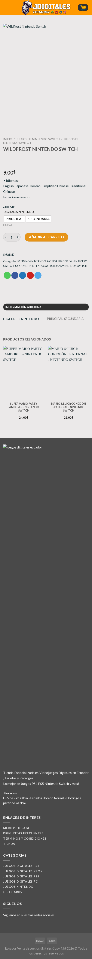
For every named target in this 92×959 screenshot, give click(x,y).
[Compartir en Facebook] (14, 275)
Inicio (7, 139)
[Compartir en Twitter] (22, 275)
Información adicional (24, 307)
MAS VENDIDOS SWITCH (71, 265)
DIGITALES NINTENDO (19, 212)
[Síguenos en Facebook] (5, 925)
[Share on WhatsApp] (7, 275)
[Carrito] (83, 7)
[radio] (14, 219)
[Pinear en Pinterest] (30, 275)
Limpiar (7, 225)
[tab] (46, 307)
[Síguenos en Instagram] (11, 925)
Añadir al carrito (46, 237)
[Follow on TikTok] (16, 925)
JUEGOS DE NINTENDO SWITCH (38, 139)
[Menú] (5, 7)
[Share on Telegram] (38, 275)
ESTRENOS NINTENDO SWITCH (37, 261)
